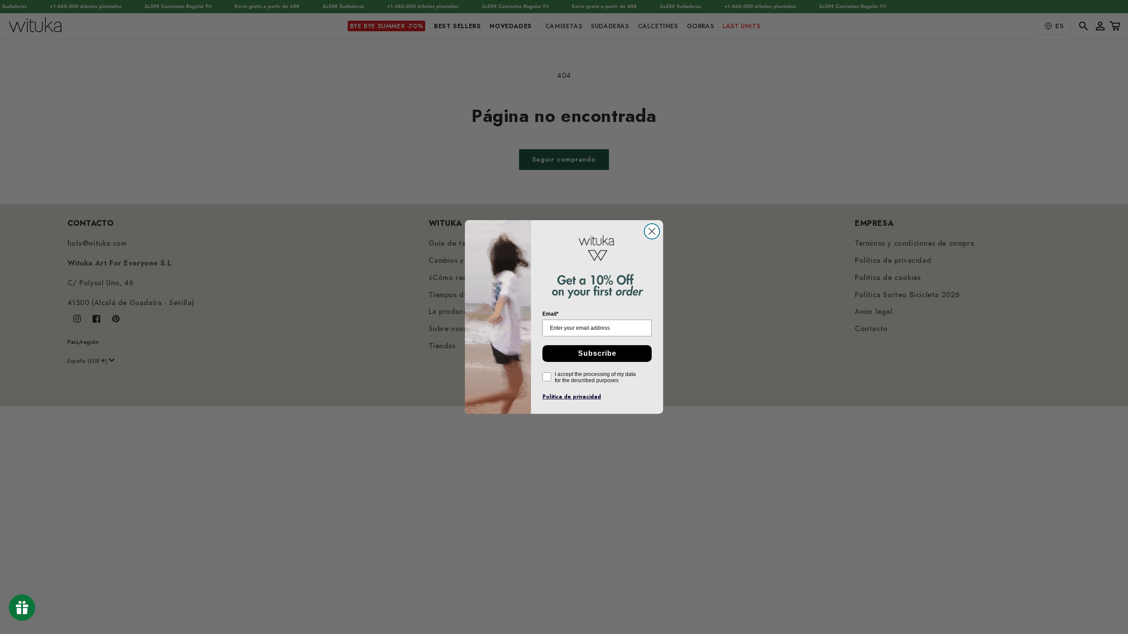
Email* (550, 314)
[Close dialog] (652, 231)
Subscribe (597, 353)
